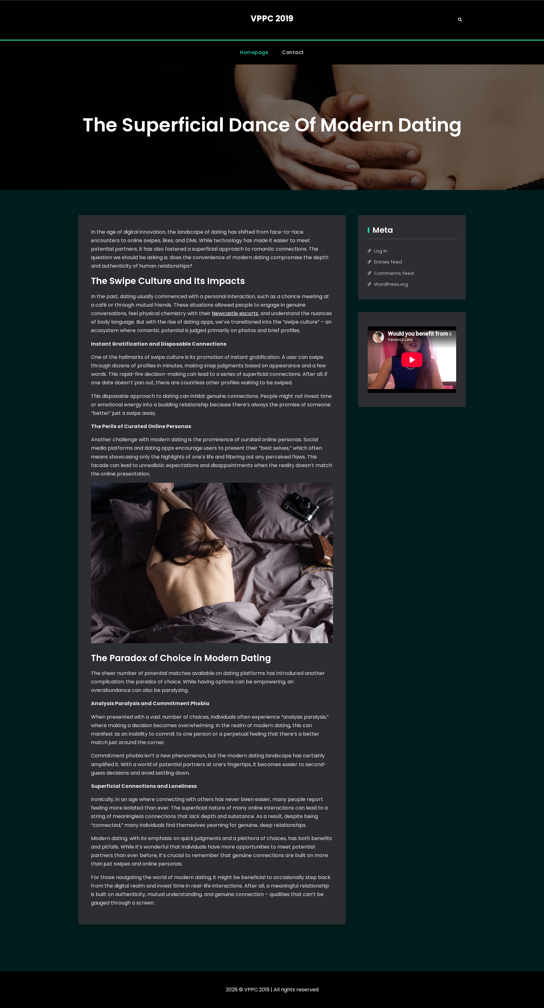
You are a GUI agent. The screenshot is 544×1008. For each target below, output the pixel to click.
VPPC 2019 (272, 18)
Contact (293, 52)
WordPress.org (391, 284)
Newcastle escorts (235, 313)
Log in (380, 251)
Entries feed (388, 262)
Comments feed (394, 273)
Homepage (254, 52)
